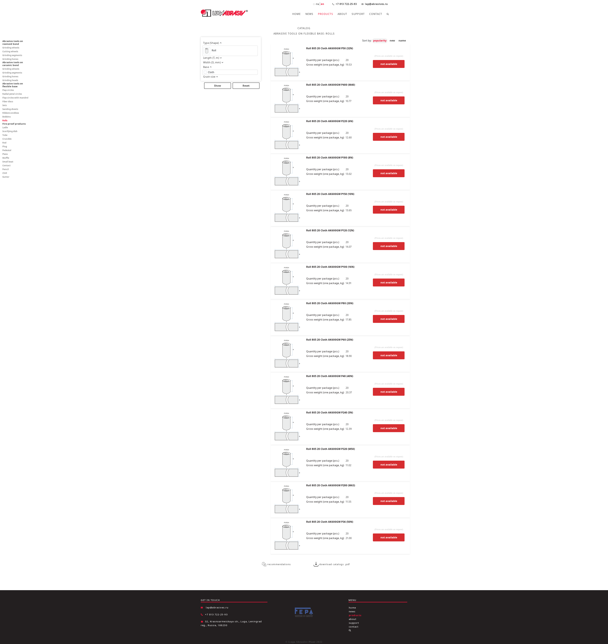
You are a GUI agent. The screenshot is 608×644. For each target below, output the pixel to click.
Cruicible (7, 138)
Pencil (5, 169)
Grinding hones (10, 59)
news (352, 611)
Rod (4, 142)
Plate (5, 154)
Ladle (5, 127)
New (393, 40)
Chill (4, 173)
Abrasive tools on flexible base (12, 85)
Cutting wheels (10, 51)
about (352, 618)
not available (388, 64)
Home (296, 14)
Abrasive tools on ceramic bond (12, 64)
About (342, 14)
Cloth (211, 72)
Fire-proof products (14, 123)
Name (402, 40)
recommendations (279, 564)
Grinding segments (12, 55)
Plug (4, 146)
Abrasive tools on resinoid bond (12, 42)
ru (317, 4)
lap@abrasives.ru (376, 4)
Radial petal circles (12, 93)
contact (353, 626)
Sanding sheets (10, 109)
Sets (4, 105)
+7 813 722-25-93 (347, 4)
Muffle (5, 157)
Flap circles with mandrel (15, 97)
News (309, 14)
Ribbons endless (10, 112)
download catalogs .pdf (334, 564)
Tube (4, 135)
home (352, 607)
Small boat (7, 161)
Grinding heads (10, 80)
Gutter (5, 176)
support (354, 622)
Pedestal (6, 150)
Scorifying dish (9, 131)
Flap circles (8, 90)
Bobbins (6, 116)
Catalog (304, 28)
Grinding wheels (10, 47)
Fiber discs (7, 101)
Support (358, 14)
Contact (375, 14)
